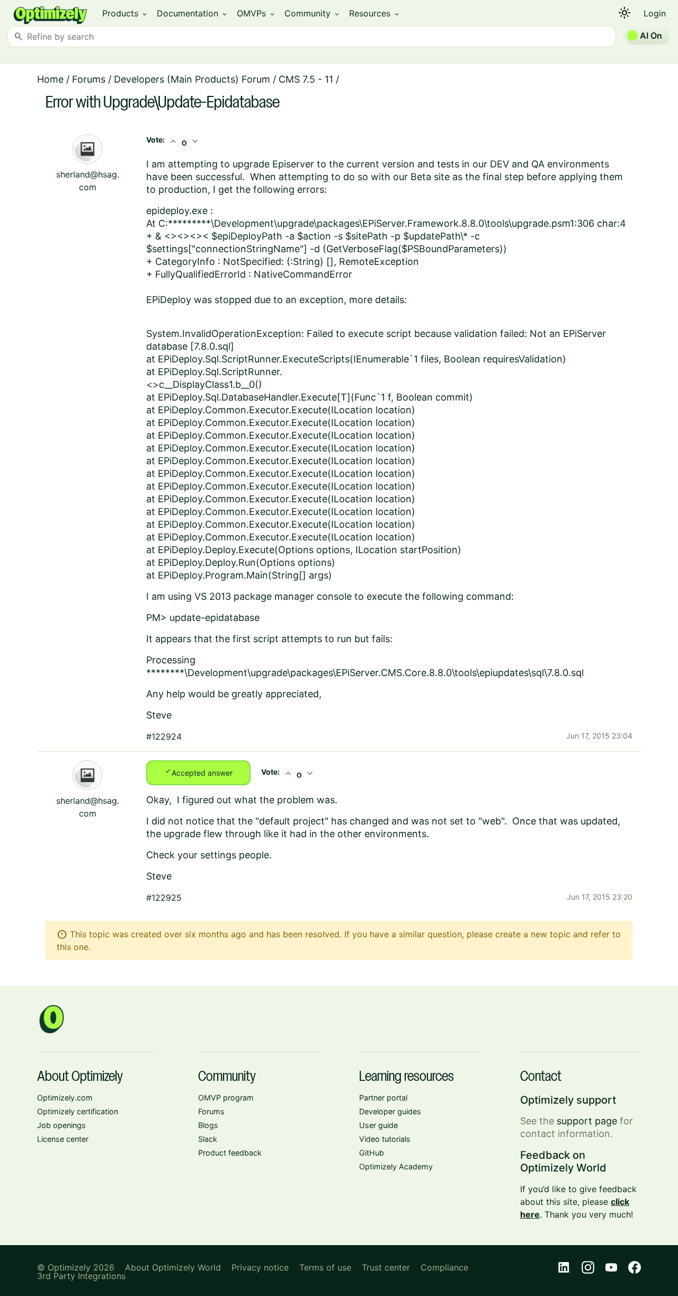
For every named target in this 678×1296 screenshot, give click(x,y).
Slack (207, 1138)
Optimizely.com (65, 1097)
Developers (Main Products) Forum (192, 79)
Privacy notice (260, 1267)
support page (587, 1120)
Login (655, 13)
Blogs (208, 1125)
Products (125, 13)
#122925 (164, 897)
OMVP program (226, 1097)
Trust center (386, 1267)
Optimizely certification (77, 1111)
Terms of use (325, 1267)
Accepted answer (198, 772)
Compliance (444, 1267)
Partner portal (383, 1097)
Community (312, 13)
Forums (88, 79)
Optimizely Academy (396, 1166)
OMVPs (256, 13)
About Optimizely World (173, 1267)
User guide (378, 1125)
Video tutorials (385, 1138)
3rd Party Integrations (81, 1276)
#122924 (164, 736)
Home (50, 79)
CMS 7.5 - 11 (306, 79)
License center (62, 1138)
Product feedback (230, 1152)
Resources (374, 13)
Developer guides (390, 1111)
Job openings (61, 1125)
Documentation (192, 13)
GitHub (371, 1152)
